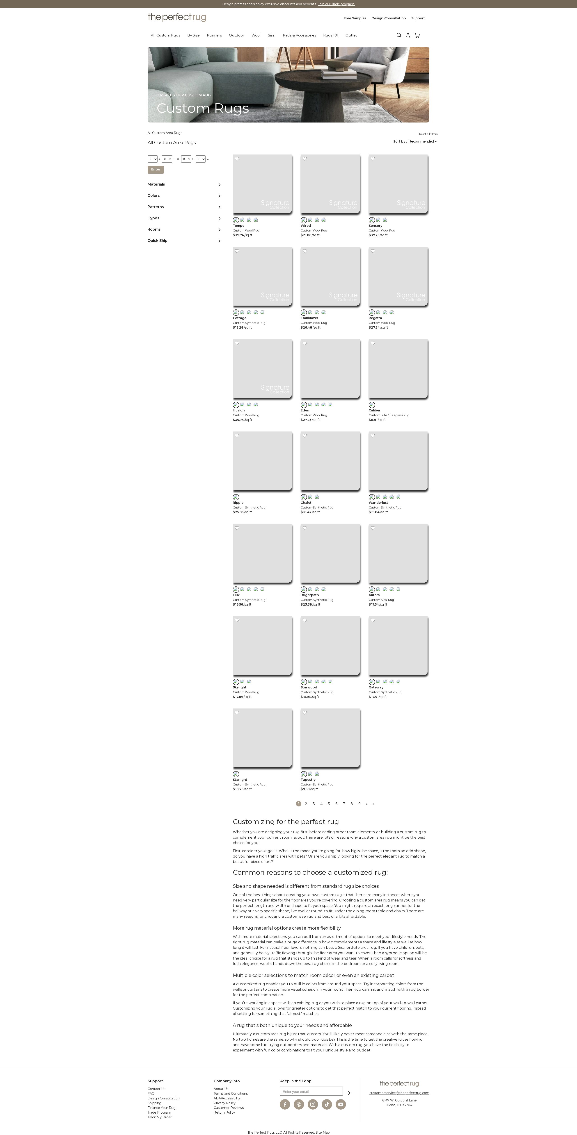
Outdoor (236, 35)
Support (418, 18)
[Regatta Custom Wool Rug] (398, 306)
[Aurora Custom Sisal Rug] (398, 583)
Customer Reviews (229, 1108)
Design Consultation (389, 18)
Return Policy (224, 1112)
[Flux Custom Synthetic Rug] (262, 583)
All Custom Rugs (165, 35)
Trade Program (159, 1112)
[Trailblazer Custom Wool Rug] (330, 306)
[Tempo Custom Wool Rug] (262, 214)
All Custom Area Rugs (165, 133)
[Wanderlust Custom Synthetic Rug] (398, 491)
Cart (417, 35)
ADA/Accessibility (227, 1098)
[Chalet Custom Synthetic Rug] (330, 491)
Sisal (272, 35)
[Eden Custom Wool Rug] (330, 399)
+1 (262, 313)
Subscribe (348, 1093)
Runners (214, 35)
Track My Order (160, 1117)
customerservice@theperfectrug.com (399, 1093)
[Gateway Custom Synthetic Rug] (398, 676)
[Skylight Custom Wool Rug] (262, 676)
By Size (193, 35)
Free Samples (355, 18)
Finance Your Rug (162, 1108)
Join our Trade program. (336, 4)
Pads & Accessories (299, 35)
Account (408, 35)
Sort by (399, 141)
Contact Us (156, 1089)
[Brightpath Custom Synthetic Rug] (330, 583)
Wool (256, 35)
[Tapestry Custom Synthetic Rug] (330, 768)
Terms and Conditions (231, 1094)
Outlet (351, 35)
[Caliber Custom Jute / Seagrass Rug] (398, 399)
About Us (221, 1089)
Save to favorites (237, 158)
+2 (331, 405)
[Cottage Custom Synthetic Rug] (262, 306)
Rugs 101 (330, 35)
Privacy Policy (225, 1103)
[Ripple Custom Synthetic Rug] (262, 491)
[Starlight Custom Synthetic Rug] (262, 768)
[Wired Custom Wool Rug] (330, 214)
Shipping (154, 1103)
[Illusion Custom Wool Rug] (262, 399)
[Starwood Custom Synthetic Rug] (330, 676)
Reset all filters (428, 134)
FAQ (151, 1094)
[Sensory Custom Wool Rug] (398, 214)
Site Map (323, 1132)
